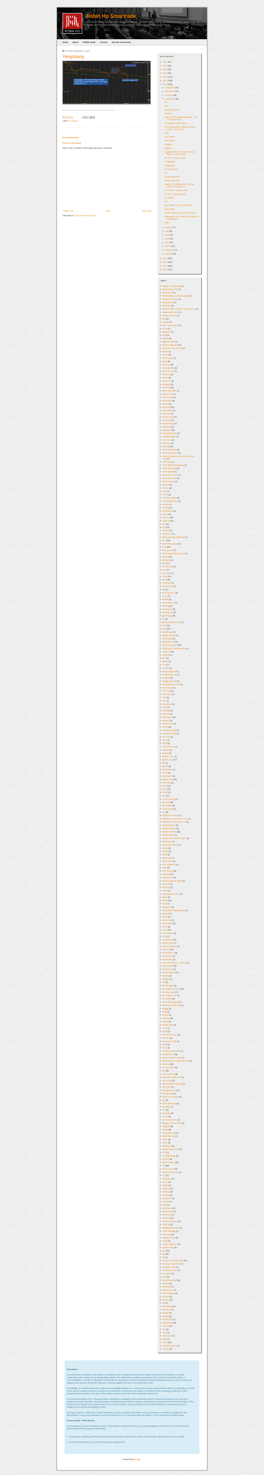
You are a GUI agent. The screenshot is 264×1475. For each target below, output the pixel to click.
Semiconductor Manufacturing (175, 1060)
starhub (165, 1159)
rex (163, 982)
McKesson (167, 841)
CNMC (165, 494)
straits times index (170, 1172)
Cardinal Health (169, 436)
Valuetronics (167, 1290)
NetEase (166, 887)
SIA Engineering (169, 1103)
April (167, 242)
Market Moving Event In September (180, 212)
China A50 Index (169, 449)
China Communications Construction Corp (178, 457)
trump (165, 1241)
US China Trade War (171, 1263)
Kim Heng (166, 782)
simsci (165, 1116)
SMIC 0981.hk (168, 1136)
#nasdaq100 (167, 302)
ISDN (164, 743)
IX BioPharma (168, 746)
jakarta (165, 753)
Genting (165, 606)
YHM (164, 1332)
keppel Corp (167, 779)
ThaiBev (166, 1218)
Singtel (165, 1129)
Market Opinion (169, 828)
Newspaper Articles (170, 894)
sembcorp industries (171, 1051)
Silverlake (166, 1113)
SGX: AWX (166, 1087)
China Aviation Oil (170, 453)
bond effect (167, 410)
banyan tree (167, 394)
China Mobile (168, 471)
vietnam (165, 1300)
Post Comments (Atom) (85, 215)
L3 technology (168, 799)
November (170, 91)
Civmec (165, 488)
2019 (165, 73)
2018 (165, 77)
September (170, 99)
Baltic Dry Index (169, 390)
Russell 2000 (167, 1025)
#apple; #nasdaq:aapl (171, 286)
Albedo (165, 338)
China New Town (170, 475)
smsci (164, 1142)
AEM (164, 335)
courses (165, 517)
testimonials (167, 1211)
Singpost (168, 144)
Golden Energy (168, 635)
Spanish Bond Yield (170, 1149)
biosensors (167, 400)
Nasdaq (165, 874)
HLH (164, 664)
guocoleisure (168, 641)
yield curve (167, 1335)
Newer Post (68, 211)
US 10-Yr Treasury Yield (175, 158)
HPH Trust (166, 694)
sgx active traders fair (171, 1077)
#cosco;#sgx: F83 (170, 289)
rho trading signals (170, 1002)
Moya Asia (167, 858)
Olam (164, 926)
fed (163, 589)
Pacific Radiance (169, 946)
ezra (164, 579)
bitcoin (165, 403)
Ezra (166, 106)
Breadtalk (166, 420)
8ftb (164, 318)
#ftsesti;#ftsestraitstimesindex (175, 296)
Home (65, 42)
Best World (169, 136)
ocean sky (166, 920)
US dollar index (168, 1267)
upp (164, 1254)
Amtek (165, 351)
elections (166, 560)
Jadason (165, 750)
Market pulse (168, 835)
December (170, 87)
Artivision (166, 364)
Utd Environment (169, 1280)
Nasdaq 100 (167, 877)
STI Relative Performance (176, 123)
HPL (164, 697)
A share (165, 322)
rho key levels (168, 992)
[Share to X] (88, 117)
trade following (169, 1231)
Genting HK (167, 609)
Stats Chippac (168, 1162)
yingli (164, 1339)
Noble (165, 900)
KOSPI (165, 792)
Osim (164, 930)
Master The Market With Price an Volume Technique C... (179, 185)
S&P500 (165, 1038)
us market (166, 1273)
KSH (164, 795)
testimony (166, 1214)
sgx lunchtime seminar (172, 1083)
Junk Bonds (167, 769)
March (168, 246)
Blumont (166, 407)
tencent (165, 1201)
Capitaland (167, 430)
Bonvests (166, 413)
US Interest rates (169, 1270)
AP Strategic (167, 358)
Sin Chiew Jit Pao (169, 1119)
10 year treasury (169, 315)
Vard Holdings (168, 1293)
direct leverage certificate (173, 537)
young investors (169, 1345)
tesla (164, 1205)
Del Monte (167, 533)
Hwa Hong (167, 704)
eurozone (166, 573)
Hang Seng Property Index (173, 648)
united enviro (168, 1247)
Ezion (164, 576)
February (169, 250)
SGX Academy (168, 1074)
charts (165, 446)
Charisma (166, 443)
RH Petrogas (168, 985)
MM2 (164, 854)
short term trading (170, 1096)
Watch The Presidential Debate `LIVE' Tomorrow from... (181, 118)
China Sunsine (168, 481)
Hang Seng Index (172, 109)
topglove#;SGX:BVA (170, 1227)
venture (165, 1296)
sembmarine (167, 1054)
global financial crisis (171, 622)
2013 (165, 266)
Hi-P (164, 658)
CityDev (165, 484)
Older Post (146, 211)
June (167, 234)
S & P (164, 1028)
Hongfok (166, 677)
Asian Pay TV (168, 371)
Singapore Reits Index (172, 1123)
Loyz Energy (167, 808)
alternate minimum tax (172, 348)
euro (164, 570)
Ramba (165, 975)
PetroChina (167, 956)
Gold (167, 133)
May (167, 238)
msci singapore (169, 864)
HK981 (165, 661)
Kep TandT (167, 776)
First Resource (168, 592)
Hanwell (165, 655)
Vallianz (165, 1283)
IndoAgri (166, 710)
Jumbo (165, 766)
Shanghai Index (169, 1090)
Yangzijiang (73, 121)
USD (164, 1277)
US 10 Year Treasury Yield (176, 190)
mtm (164, 867)
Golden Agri (167, 632)
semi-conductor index (172, 1057)
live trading (167, 805)
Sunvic (165, 1182)
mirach (165, 851)
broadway (166, 426)
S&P (164, 1031)
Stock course (168, 1169)
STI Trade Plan (171, 169)
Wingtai (165, 1316)
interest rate (167, 723)
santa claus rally (169, 1041)
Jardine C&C (167, 759)
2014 (165, 262)
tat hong (166, 1191)
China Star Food (169, 478)
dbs (163, 527)
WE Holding (167, 1306)
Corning (165, 507)
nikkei (164, 897)
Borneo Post (168, 417)
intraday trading (169, 730)
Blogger (137, 1459)
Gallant (165, 599)
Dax (164, 524)
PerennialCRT (168, 952)
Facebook (166, 583)
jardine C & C (168, 756)
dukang (165, 556)
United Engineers (169, 1244)
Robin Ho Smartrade (111, 16)
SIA (163, 1100)
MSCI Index (167, 861)
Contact (104, 42)
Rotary (165, 1015)
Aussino (165, 387)
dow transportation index (173, 553)
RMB (164, 1011)
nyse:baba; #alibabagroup (173, 910)
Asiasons (166, 374)
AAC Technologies (170, 325)
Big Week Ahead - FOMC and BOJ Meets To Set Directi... (179, 152)
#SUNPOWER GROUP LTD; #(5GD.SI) (179, 309)
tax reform (167, 1198)
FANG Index (167, 586)
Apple (164, 361)
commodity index (170, 501)
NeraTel (168, 113)
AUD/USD (166, 381)
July (167, 231)
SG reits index (168, 1067)
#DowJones (167, 292)
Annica (165, 354)
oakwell (165, 913)
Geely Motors (168, 602)
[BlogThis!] (86, 117)
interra (165, 727)
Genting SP (167, 612)
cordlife (165, 504)
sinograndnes (168, 1133)
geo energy (167, 615)
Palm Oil (166, 949)
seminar (165, 1064)
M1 (166, 102)
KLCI (164, 786)
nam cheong (167, 871)
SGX (164, 1070)
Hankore (166, 651)
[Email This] (83, 117)
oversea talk (167, 939)
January (168, 253)
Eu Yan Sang (167, 566)
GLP (164, 625)
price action (167, 959)
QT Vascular (167, 969)
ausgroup (166, 384)
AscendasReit (168, 368)
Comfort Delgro (169, 497)
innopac (165, 720)
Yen (164, 1329)
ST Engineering (168, 1155)
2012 (165, 269)
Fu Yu (164, 596)
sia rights (166, 1106)
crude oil (166, 520)
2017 (165, 80)
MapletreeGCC (168, 825)
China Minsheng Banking (173, 465)
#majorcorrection (170, 299)
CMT (164, 491)
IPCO (164, 740)
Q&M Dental (168, 966)
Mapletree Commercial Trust (175, 818)
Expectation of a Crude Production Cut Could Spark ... (182, 217)
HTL (164, 700)
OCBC (165, 916)
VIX (163, 1303)
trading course (168, 1237)
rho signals (167, 998)
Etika (164, 563)
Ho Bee (165, 668)
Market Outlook (169, 831)
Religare (165, 979)
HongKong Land (169, 681)
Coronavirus (167, 511)
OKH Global (167, 923)
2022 (165, 62)
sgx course (167, 1080)
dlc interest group (170, 543)
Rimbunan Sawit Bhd (171, 1005)
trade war (166, 1234)
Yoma (164, 1342)
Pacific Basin (168, 943)
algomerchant (168, 341)
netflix (165, 890)
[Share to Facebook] (91, 117)
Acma (164, 328)
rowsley (165, 1018)
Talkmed (166, 1188)
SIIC (164, 1110)
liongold (165, 802)
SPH (164, 1152)
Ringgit (165, 1008)
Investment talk (169, 733)
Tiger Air (166, 1224)
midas (165, 848)
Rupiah (165, 1021)
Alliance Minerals (169, 345)
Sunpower (166, 1178)
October (169, 95)
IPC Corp (166, 737)
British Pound (168, 423)
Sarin (164, 1044)
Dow (164, 547)
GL (163, 619)
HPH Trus (166, 691)
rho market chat (169, 995)
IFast (164, 707)
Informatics (167, 717)
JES (163, 763)
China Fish (166, 462)
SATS (164, 1047)
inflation (165, 714)
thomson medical (170, 1221)
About (75, 42)
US (163, 1257)
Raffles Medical (169, 972)
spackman (166, 1146)
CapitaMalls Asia (169, 433)
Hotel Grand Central (171, 684)
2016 (165, 84)
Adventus (166, 332)
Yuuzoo (165, 1349)
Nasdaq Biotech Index (172, 881)
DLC (164, 540)
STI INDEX (169, 197)
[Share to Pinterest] (93, 117)
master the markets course (174, 838)
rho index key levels (171, 989)
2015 (165, 258)
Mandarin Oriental (170, 815)
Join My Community (121, 42)
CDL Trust (166, 440)
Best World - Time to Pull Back (178, 205)
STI (166, 173)
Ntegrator (166, 907)
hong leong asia (169, 674)
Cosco (165, 514)
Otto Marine (167, 933)
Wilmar (165, 1313)
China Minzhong (169, 468)
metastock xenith (170, 844)
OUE (164, 936)
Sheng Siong (167, 1093)
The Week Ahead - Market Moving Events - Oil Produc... (180, 128)
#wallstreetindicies (170, 312)
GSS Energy (167, 638)
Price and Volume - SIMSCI (174, 962)
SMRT (165, 1139)
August (168, 227)
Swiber (165, 1185)
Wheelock (166, 1309)
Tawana (165, 1195)
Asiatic (165, 377)
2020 (165, 69)
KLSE (164, 789)
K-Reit (165, 772)
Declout (165, 530)
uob (164, 1250)
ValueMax (166, 1286)
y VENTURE (167, 1319)
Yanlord (165, 1326)
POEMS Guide (89, 42)
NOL (164, 903)
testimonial (167, 1208)
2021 (165, 65)
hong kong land (169, 671)
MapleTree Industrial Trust (174, 822)
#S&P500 (166, 305)
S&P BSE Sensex (169, 1034)
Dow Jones (167, 550)
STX (164, 1175)
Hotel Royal (167, 687)
